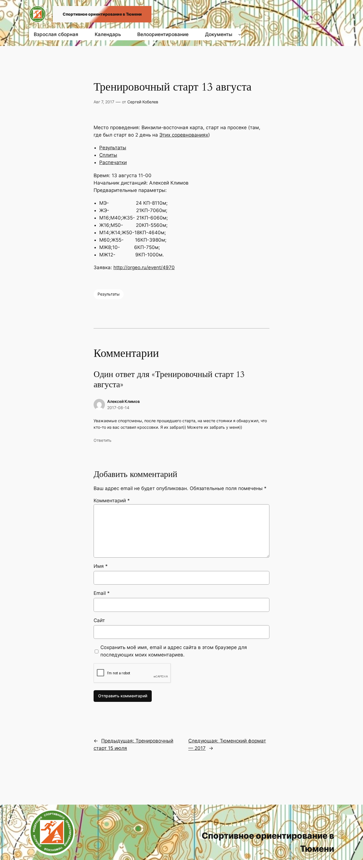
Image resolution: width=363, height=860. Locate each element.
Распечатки (113, 162)
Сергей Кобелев (142, 101)
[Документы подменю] (239, 34)
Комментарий (112, 500)
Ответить (102, 440)
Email (102, 593)
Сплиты (108, 155)
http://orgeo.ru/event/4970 (144, 267)
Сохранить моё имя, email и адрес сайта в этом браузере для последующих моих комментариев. (173, 651)
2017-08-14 (118, 407)
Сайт (99, 620)
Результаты (112, 147)
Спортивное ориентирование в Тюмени (102, 14)
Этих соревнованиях (183, 135)
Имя (101, 566)
